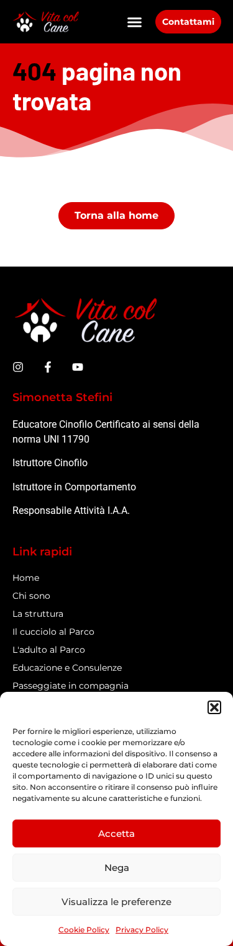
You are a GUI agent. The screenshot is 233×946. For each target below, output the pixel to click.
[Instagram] (18, 367)
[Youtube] (77, 367)
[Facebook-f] (47, 367)
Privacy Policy (142, 929)
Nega (116, 867)
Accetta (116, 833)
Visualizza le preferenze (116, 902)
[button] (214, 707)
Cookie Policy (83, 929)
